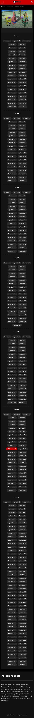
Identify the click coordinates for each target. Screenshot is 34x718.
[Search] (31, 2)
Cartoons (10, 7)
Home (3, 7)
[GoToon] (17, 2)
